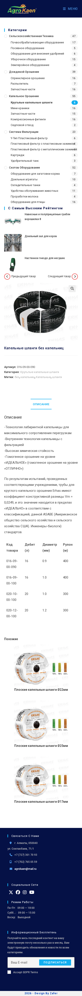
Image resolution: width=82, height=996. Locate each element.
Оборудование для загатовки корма (35, 173)
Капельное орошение (24, 96)
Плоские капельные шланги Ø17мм (41, 801)
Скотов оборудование (24, 167)
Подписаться (55, 962)
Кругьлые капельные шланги (31, 102)
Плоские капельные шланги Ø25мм (41, 745)
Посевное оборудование (27, 48)
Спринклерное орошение (28, 78)
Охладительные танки (25, 185)
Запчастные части (23, 89)
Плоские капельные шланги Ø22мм (41, 689)
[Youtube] (31, 892)
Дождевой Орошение (24, 71)
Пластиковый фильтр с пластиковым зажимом (43, 143)
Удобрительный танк (25, 160)
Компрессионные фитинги (28, 119)
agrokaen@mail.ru (25, 868)
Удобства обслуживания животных (34, 190)
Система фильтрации (23, 131)
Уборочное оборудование (28, 59)
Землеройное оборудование (30, 65)
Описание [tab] (41, 404)
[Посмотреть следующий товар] (75, 276)
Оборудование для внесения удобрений (37, 53)
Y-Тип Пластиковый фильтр (29, 138)
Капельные (43, 377)
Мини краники (20, 108)
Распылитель (19, 83)
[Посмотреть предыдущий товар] (7, 276)
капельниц (28, 377)
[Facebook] (18, 892)
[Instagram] (25, 892)
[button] (72, 288)
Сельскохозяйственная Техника (31, 36)
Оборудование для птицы (28, 202)
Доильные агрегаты (24, 179)
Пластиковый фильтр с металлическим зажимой (44, 149)
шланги (57, 377)
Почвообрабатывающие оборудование (37, 42)
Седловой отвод (22, 125)
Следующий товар (59, 276)
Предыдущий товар (23, 276)
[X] (11, 892)
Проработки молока (24, 196)
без (17, 377)
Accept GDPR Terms (25, 972)
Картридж (17, 155)
